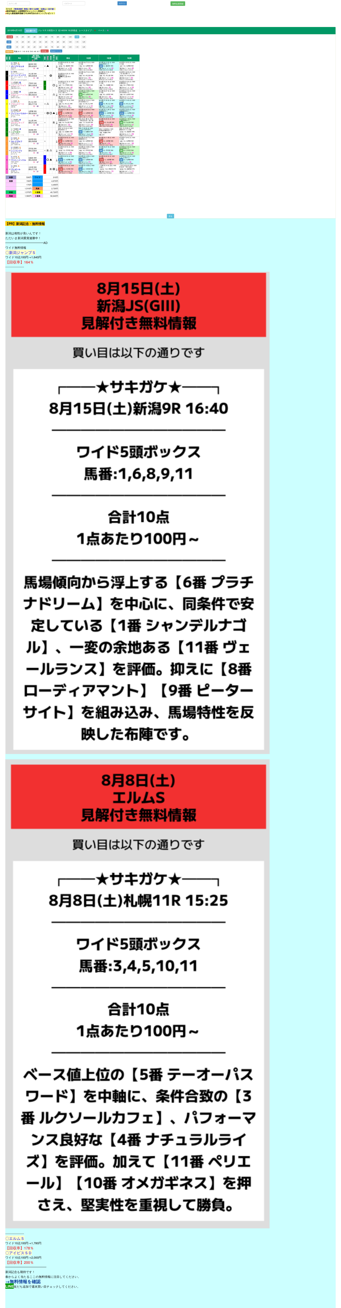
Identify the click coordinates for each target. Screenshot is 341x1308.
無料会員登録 (177, 3)
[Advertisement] (53, 21)
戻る (170, 216)
